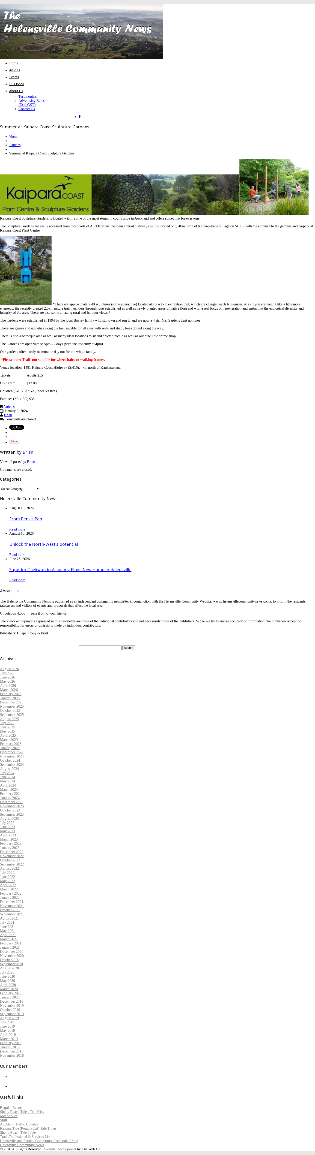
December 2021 (11, 902)
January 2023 (10, 848)
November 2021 (12, 906)
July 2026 (7, 673)
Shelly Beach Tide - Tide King (22, 1112)
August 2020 (9, 968)
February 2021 (10, 943)
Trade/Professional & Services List (25, 1137)
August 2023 (9, 818)
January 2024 (10, 798)
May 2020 (7, 981)
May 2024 (7, 781)
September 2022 (12, 864)
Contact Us (26, 109)
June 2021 (7, 927)
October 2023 (10, 810)
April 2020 (8, 985)
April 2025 (8, 735)
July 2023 (7, 823)
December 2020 (11, 951)
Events (14, 77)
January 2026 (10, 698)
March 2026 (9, 690)
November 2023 (12, 806)
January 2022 (10, 897)
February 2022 (10, 893)
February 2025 (10, 744)
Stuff (3, 1120)
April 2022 (8, 885)
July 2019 (7, 1022)
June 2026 (7, 677)
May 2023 (7, 831)
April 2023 (8, 835)
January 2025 (10, 748)
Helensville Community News (22, 1145)
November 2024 (12, 756)
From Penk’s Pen (25, 519)
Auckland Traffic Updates (19, 1124)
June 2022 (7, 877)
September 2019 (12, 1014)
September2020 (11, 964)
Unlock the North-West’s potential (43, 544)
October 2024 (10, 760)
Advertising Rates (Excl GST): (31, 103)
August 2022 (9, 868)
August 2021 (9, 918)
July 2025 (7, 723)
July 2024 (7, 773)
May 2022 (7, 881)
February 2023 (10, 843)
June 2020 (7, 976)
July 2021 (7, 922)
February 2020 (10, 993)
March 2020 (9, 989)
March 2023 (9, 839)
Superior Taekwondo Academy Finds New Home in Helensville (70, 569)
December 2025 (11, 702)
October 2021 (10, 910)
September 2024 (12, 764)
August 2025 (9, 719)
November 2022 (12, 856)
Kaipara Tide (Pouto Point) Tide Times (28, 1128)
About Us (16, 91)
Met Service (9, 1116)
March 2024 (9, 789)
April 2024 (8, 785)
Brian (8, 415)
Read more (17, 529)
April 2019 (8, 1035)
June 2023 (7, 827)
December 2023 (11, 802)
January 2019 (10, 1047)
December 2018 (11, 1051)
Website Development (60, 1149)
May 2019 (7, 1030)
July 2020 (7, 972)
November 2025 (12, 706)
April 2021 (8, 935)
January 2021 (10, 947)
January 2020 (10, 997)
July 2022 (7, 873)
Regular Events (11, 1108)
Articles (14, 70)
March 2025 (9, 740)
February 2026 (10, 694)
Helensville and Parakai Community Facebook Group (39, 1141)
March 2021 (9, 939)
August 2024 (9, 769)
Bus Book (16, 84)
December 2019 (11, 1001)
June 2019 (7, 1026)
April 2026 (8, 686)
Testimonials (27, 96)
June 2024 (7, 777)
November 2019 (12, 1005)
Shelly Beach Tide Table (18, 1132)
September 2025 (12, 715)
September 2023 (12, 814)
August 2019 (9, 1018)
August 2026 (9, 669)
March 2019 (9, 1039)
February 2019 (10, 1043)
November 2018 (12, 1055)
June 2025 (7, 727)
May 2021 (7, 931)
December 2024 (11, 752)
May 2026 (7, 681)
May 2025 (7, 731)
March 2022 (9, 889)
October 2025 (10, 710)
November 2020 (12, 956)
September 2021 (12, 914)
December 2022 (11, 852)
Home (13, 63)
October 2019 (10, 1010)
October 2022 (10, 860)
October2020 (9, 960)
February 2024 (10, 794)
